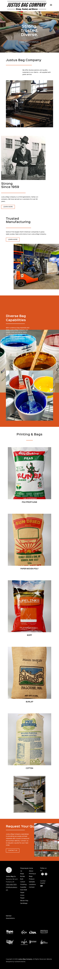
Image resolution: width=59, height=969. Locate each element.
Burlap (22, 876)
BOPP (29, 635)
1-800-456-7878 (11, 884)
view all (11, 348)
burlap (29, 702)
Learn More (29, 801)
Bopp (22, 873)
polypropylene (29, 502)
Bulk (21, 879)
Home (31, 868)
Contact (32, 887)
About (31, 871)
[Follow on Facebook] (42, 874)
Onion (22, 895)
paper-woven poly (29, 569)
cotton (29, 768)
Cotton (22, 881)
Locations (32, 884)
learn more (8, 206)
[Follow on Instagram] (46, 874)
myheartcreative (19, 961)
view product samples (29, 42)
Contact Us (12, 850)
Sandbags (23, 903)
